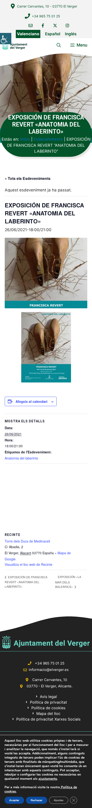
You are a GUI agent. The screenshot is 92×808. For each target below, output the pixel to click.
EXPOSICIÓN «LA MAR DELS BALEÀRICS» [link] (68, 582)
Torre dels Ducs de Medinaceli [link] (27, 541)
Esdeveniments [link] (48, 139)
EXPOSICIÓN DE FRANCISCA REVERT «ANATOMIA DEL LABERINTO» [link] (26, 581)
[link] (5, 38)
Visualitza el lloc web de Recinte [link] (28, 564)
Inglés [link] (70, 34)
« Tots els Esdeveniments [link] (27, 178)
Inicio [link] (25, 139)
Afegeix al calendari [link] (31, 401)
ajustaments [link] (47, 779)
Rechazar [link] (36, 800)
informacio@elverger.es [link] (49, 669)
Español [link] (52, 34)
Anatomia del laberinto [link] (21, 458)
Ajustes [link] (58, 800)
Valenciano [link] (28, 34)
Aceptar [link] (14, 800)
